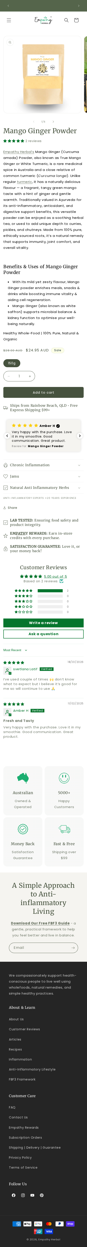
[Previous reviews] (7, 436)
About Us (16, 1019)
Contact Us (18, 1117)
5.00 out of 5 (55, 576)
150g (12, 363)
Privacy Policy (20, 1157)
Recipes (15, 1049)
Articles (15, 1039)
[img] (13, 662)
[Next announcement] (79, 6)
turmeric (24, 181)
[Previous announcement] (8, 6)
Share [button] (12, 508)
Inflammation (20, 1059)
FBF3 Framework (22, 1079)
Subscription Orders (25, 1137)
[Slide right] (53, 122)
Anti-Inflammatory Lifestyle (32, 1069)
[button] (9, 20)
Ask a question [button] (43, 633)
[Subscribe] (73, 948)
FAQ (12, 1107)
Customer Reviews (24, 1029)
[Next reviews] (80, 436)
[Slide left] (34, 122)
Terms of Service (23, 1167)
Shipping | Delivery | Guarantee (35, 1147)
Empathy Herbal (49, 1239)
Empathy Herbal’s (18, 151)
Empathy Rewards (24, 1127)
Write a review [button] (43, 622)
